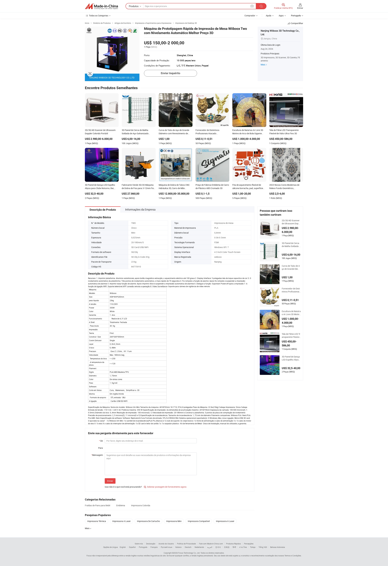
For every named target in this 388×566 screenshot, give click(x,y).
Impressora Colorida (140, 505)
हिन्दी (234, 547)
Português (143, 547)
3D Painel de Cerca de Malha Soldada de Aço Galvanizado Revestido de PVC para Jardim (291, 245)
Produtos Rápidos (233, 543)
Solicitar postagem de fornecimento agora (165, 486)
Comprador (249, 15)
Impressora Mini (173, 521)
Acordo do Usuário (166, 543)
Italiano (178, 547)
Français (154, 547)
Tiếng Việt (263, 547)
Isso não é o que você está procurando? (123, 486)
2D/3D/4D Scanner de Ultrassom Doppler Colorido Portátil (291, 222)
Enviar (110, 480)
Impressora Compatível (199, 521)
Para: (100, 447)
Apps (281, 15)
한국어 (218, 547)
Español (132, 547)
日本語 (226, 547)
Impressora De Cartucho (148, 521)
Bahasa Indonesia (277, 547)
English (123, 547)
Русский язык (166, 547)
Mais (263, 64)
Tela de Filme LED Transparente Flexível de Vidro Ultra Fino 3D (291, 335)
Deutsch (188, 547)
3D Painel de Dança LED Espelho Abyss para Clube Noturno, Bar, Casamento (291, 358)
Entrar (300, 8)
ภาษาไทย (243, 547)
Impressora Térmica (96, 521)
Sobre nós (139, 543)
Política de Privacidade (186, 543)
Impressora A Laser (121, 521)
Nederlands (199, 547)
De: (101, 440)
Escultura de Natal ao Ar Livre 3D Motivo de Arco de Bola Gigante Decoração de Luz (291, 313)
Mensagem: (97, 455)
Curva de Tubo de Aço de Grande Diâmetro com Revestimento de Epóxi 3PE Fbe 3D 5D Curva (291, 267)
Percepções (248, 543)
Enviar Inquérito (170, 73)
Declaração (150, 543)
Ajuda (268, 15)
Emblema (120, 505)
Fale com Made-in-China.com (211, 543)
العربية (209, 547)
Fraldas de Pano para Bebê (97, 505)
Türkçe (252, 547)
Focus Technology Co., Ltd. (189, 553)
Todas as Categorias (98, 15)
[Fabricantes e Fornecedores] (101, 6)
